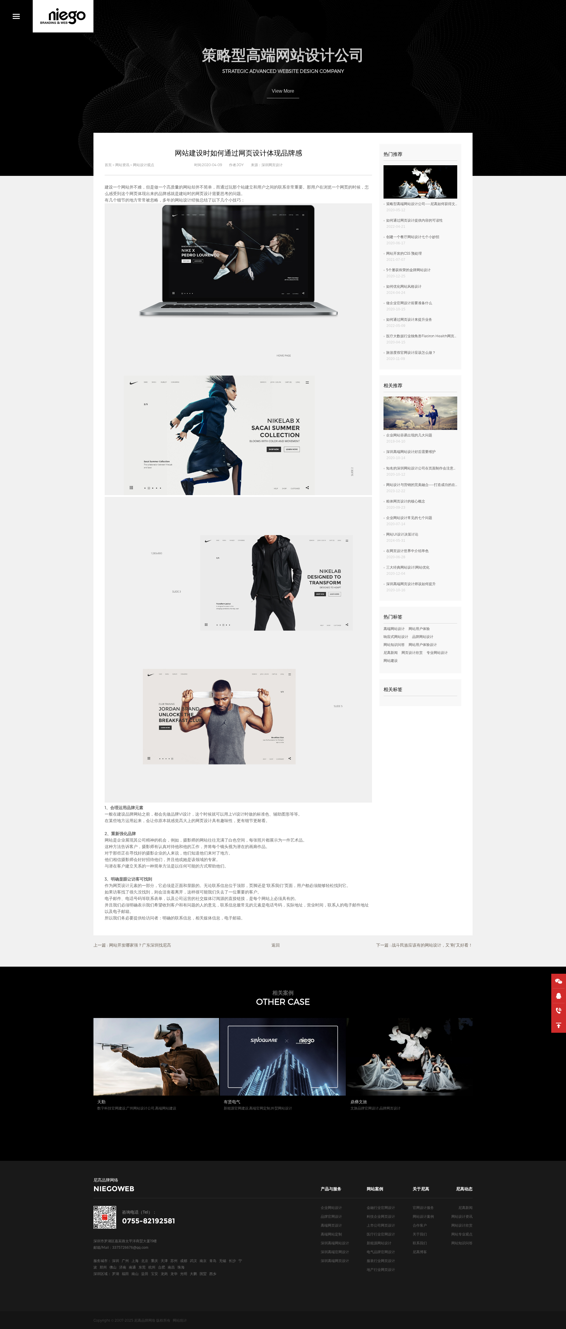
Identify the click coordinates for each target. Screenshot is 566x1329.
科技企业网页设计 (381, 1216)
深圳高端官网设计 (335, 1252)
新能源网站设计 (379, 1243)
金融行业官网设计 (381, 1207)
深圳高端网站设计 (335, 1243)
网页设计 (203, 193)
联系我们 (420, 1243)
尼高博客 (420, 1252)
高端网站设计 (394, 628)
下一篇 (424, 944)
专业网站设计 (437, 652)
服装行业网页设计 (381, 1260)
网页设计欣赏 (412, 652)
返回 (276, 944)
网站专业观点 (462, 1234)
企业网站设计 (331, 1207)
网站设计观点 (143, 165)
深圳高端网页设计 (335, 1260)
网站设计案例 (423, 1216)
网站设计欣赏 (462, 1225)
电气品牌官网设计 (381, 1252)
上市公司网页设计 (381, 1225)
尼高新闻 (391, 652)
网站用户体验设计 (423, 644)
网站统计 (180, 1320)
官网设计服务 (423, 1207)
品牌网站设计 (422, 636)
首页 (108, 165)
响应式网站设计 (396, 636)
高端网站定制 (331, 1234)
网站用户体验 (419, 628)
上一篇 (132, 944)
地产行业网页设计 (381, 1269)
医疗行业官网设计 (381, 1234)
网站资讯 (122, 165)
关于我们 (420, 1234)
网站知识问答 (394, 644)
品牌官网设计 (331, 1216)
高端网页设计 (331, 1225)
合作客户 (420, 1225)
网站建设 (391, 660)
